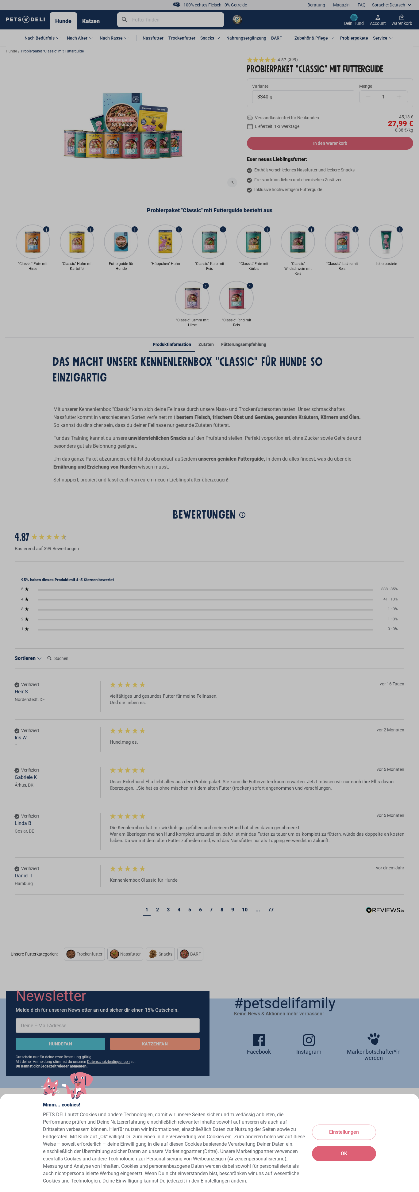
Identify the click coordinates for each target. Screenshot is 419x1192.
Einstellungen (344, 1132)
